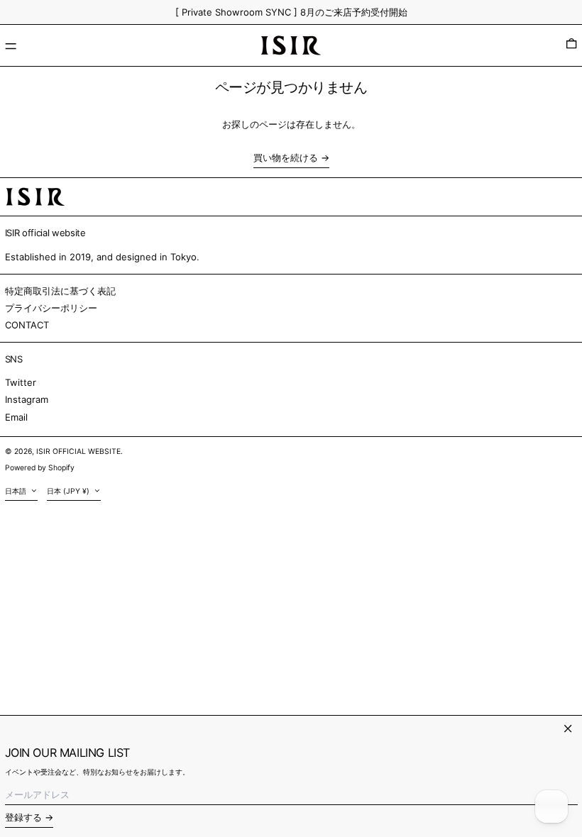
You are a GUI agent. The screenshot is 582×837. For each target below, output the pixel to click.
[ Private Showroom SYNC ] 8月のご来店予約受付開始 (291, 12)
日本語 (16, 491)
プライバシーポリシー (51, 308)
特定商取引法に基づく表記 (60, 290)
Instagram (26, 399)
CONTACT (27, 325)
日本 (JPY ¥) (69, 491)
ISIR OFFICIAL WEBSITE (78, 451)
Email (16, 417)
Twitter (20, 382)
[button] (571, 45)
